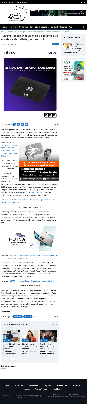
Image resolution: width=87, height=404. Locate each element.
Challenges (23, 27)
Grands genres (41, 389)
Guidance (63, 27)
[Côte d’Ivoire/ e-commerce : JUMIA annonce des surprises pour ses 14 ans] (30, 336)
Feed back (57, 389)
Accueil (4, 27)
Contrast (54, 27)
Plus (70, 27)
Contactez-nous (22, 2)
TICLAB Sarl (21, 398)
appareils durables (35, 192)
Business (55, 44)
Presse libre (44, 27)
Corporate (34, 27)
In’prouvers (13, 27)
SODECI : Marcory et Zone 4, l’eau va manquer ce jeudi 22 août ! (33, 281)
